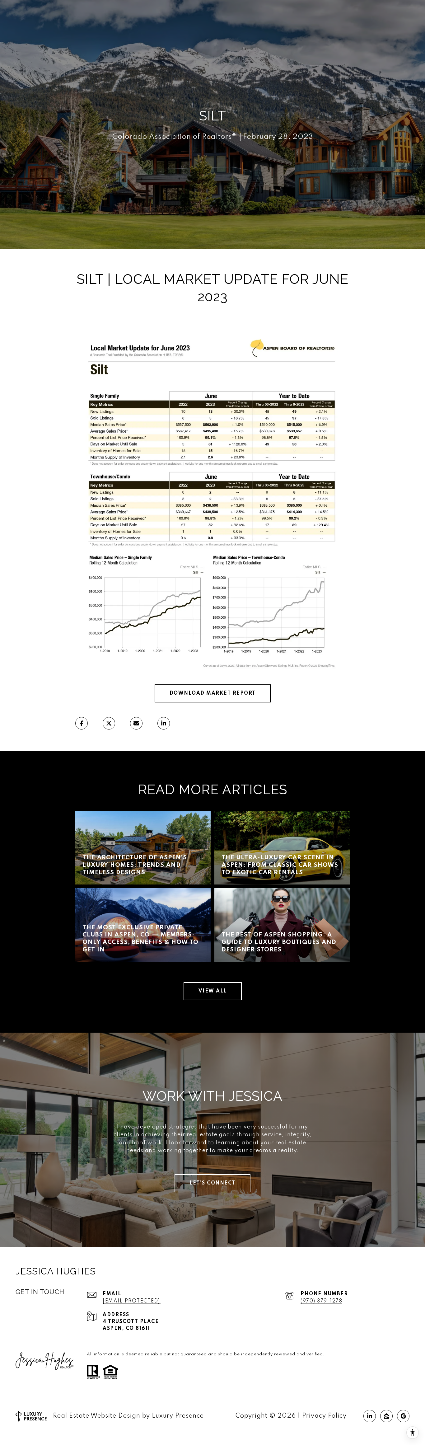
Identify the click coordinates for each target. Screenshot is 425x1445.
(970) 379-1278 (321, 1301)
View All (212, 991)
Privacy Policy (324, 1416)
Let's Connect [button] (212, 1183)
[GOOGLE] (403, 1416)
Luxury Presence (178, 1416)
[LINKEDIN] (369, 1416)
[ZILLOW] (386, 1416)
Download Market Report (213, 693)
